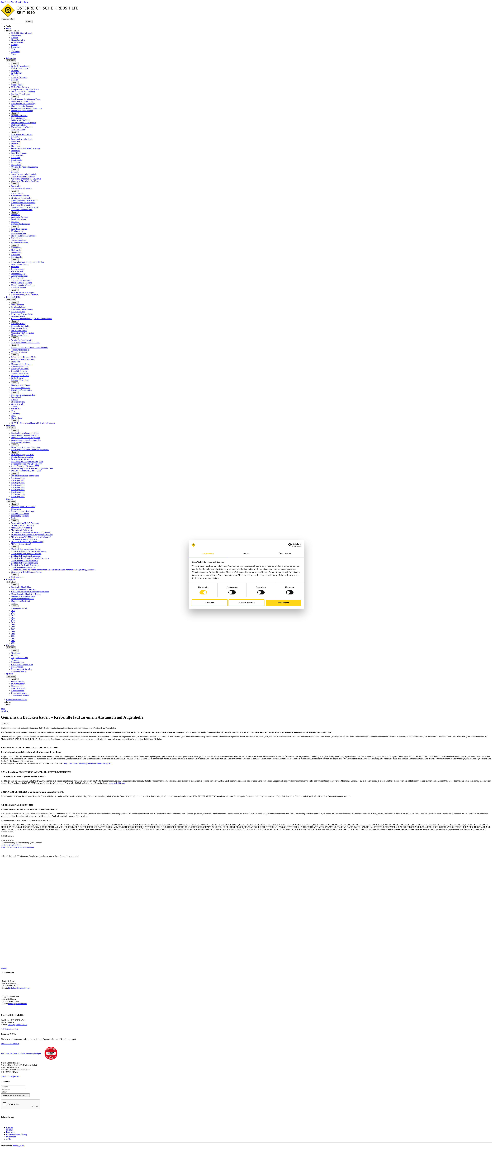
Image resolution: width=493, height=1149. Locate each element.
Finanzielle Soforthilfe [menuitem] (20, 326)
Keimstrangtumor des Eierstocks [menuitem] (24, 200)
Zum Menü (15, 2)
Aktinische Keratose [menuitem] (19, 217)
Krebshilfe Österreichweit (21, 33)
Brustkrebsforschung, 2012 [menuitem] (22, 457)
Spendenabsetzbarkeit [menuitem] (20, 695)
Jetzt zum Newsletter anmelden (14, 1096)
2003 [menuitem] (13, 638)
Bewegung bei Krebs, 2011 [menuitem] (22, 459)
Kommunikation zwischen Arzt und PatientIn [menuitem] (29, 347)
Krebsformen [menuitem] (16, 73)
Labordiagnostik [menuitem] (18, 118)
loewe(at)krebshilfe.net (17, 1004)
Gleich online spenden (10, 1076)
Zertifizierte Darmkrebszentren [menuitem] (23, 567)
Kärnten (14, 38)
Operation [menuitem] (15, 267)
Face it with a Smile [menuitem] (19, 328)
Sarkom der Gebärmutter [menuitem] (21, 205)
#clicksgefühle (19, 1146)
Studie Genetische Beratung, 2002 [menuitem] (25, 466)
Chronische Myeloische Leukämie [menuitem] (25, 181)
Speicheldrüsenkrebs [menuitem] (19, 243)
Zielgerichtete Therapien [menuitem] (21, 280)
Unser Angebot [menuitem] (17, 305)
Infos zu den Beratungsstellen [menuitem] (23, 395)
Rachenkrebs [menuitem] (16, 238)
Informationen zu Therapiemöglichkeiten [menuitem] (27, 262)
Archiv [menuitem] (14, 603)
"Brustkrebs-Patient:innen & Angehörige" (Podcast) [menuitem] (32, 535)
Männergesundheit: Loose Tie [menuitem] (23, 589)
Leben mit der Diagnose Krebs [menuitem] (23, 357)
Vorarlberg (15, 51)
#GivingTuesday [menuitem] (18, 684)
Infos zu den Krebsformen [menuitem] (21, 134)
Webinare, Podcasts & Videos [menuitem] (23, 506)
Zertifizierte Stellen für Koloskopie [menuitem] (25, 565)
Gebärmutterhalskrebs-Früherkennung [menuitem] (26, 108)
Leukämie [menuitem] (15, 137)
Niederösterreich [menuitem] (18, 402)
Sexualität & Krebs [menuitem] (19, 371)
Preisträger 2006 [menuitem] (18, 483)
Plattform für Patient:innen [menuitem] (22, 309)
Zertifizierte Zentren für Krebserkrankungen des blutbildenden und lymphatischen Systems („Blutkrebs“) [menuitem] (53, 570)
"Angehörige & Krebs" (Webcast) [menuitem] (25, 523)
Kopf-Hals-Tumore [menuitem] (19, 153)
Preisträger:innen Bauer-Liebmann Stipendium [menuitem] (30, 449)
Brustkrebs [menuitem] (15, 141)
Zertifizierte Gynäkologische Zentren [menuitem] (26, 553)
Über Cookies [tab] (285, 553)
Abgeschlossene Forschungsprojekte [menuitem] (26, 440)
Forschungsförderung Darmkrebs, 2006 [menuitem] (27, 461)
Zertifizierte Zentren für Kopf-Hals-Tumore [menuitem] (28, 551)
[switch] (232, 592)
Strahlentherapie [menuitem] (17, 269)
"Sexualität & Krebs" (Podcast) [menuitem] (24, 539)
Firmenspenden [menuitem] (17, 691)
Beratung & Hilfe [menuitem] (13, 297)
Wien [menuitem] (13, 416)
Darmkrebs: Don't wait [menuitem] (20, 601)
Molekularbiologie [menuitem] (18, 125)
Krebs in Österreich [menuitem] (19, 77)
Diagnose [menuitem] (15, 70)
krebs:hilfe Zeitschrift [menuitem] (20, 516)
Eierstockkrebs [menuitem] (17, 193)
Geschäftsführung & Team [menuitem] (22, 664)
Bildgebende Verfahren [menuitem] (20, 120)
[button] (8, 19)
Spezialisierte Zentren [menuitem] (20, 513)
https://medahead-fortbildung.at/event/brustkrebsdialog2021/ (88, 763)
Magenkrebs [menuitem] (16, 164)
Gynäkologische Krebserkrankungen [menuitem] (26, 148)
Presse (8, 28)
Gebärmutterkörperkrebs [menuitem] (21, 198)
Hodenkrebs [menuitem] (16, 250)
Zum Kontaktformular (10, 1043)
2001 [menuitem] (13, 643)
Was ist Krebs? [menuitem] (17, 85)
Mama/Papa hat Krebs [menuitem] (20, 376)
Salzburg (14, 45)
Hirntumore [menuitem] (16, 146)
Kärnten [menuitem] (14, 399)
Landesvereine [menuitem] (17, 667)
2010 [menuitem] (13, 622)
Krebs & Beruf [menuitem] (17, 378)
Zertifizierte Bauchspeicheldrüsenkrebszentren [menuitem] (30, 558)
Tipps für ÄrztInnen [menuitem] (19, 352)
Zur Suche (24, 2)
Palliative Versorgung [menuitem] (20, 380)
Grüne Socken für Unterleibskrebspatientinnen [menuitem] (30, 592)
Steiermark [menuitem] (15, 409)
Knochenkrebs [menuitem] (17, 155)
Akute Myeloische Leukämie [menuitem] (23, 176)
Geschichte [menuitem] (15, 653)
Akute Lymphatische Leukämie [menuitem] (24, 174)
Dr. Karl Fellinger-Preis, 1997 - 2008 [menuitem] (26, 471)
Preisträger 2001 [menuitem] (18, 492)
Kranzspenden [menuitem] (17, 686)
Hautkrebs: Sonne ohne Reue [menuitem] (23, 596)
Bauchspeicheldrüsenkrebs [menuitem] (22, 139)
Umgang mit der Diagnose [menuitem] (22, 364)
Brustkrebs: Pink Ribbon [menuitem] (21, 587)
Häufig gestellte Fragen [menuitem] (20, 385)
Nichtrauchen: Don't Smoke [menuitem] (22, 599)
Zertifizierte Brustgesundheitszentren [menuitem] (26, 556)
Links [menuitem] (13, 518)
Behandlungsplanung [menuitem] (20, 264)
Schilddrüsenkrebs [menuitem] (18, 240)
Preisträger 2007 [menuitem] (18, 480)
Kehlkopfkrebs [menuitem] (17, 231)
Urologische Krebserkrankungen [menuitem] (24, 167)
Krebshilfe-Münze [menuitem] (18, 671)
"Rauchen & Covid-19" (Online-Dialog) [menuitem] (27, 542)
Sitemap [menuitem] (9, 1130)
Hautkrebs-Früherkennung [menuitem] (22, 111)
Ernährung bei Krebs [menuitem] (19, 366)
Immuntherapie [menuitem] (17, 278)
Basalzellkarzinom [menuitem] (18, 219)
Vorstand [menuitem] (14, 660)
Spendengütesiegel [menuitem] (18, 693)
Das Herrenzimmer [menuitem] (19, 330)
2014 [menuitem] (13, 613)
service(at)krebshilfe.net (17, 1025)
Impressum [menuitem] (10, 1132)
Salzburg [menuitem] (14, 406)
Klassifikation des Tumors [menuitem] (21, 127)
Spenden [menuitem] (9, 674)
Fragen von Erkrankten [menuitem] (20, 387)
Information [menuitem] (11, 58)
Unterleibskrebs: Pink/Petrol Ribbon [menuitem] (26, 594)
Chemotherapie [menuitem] (17, 271)
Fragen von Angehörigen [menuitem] (21, 390)
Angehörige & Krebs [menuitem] (19, 373)
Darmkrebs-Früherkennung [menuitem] (22, 106)
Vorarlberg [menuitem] (15, 413)
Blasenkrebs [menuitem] (16, 248)
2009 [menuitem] (13, 624)
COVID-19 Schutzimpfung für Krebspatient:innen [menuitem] (31, 319)
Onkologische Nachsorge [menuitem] (21, 283)
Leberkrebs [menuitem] (15, 158)
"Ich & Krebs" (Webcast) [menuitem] (21, 528)
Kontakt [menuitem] (9, 1127)
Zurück (14, 63)
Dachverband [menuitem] (16, 418)
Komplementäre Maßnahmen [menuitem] (23, 285)
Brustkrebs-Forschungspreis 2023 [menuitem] (25, 435)
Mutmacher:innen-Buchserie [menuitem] (22, 511)
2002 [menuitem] (13, 641)
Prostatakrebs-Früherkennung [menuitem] (23, 104)
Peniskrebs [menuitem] (15, 255)
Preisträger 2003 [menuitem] (18, 487)
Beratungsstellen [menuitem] (18, 316)
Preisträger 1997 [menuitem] (18, 496)
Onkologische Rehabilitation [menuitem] (22, 359)
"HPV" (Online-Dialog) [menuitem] (21, 544)
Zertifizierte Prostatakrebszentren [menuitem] (24, 560)
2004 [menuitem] (13, 636)
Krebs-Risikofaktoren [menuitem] (20, 87)
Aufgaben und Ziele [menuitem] (19, 657)
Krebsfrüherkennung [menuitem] (19, 68)
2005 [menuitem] (13, 634)
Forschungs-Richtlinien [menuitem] (20, 442)
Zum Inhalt (6, 2)
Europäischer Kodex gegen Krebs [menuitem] (25, 89)
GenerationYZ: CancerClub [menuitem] (22, 333)
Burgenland (16, 35)
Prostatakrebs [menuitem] (16, 257)
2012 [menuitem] (13, 617)
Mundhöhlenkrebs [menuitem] (18, 233)
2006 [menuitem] (13, 631)
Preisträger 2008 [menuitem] (18, 478)
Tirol (13, 49)
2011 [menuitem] (13, 620)
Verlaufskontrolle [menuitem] (18, 129)
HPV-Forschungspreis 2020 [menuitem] (22, 454)
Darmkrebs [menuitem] (15, 144)
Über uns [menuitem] (10, 645)
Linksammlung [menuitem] (17, 577)
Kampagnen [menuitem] (11, 579)
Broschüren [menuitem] (16, 509)
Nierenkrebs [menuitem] (16, 252)
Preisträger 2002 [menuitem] (18, 490)
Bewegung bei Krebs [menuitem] (20, 369)
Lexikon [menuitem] (14, 80)
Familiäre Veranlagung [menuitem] (20, 94)
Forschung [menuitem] (10, 425)
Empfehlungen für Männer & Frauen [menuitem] (26, 99)
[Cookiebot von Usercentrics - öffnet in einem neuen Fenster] (290, 545)
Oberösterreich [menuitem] (17, 404)
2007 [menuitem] (13, 629)
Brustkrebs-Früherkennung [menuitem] (22, 101)
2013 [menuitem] (13, 615)
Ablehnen (209, 603)
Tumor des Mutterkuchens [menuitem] (21, 210)
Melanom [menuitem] (15, 221)
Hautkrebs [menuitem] (15, 151)
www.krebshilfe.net (117, 783)
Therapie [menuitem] (14, 75)
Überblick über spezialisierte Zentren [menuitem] (26, 549)
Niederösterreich (18, 40)
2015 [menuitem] (13, 610)
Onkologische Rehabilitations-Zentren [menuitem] (26, 572)
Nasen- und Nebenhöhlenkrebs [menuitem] (23, 236)
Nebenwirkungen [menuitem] (18, 273)
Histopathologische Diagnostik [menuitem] (23, 122)
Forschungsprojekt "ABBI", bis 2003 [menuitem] (26, 464)
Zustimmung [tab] (208, 553)
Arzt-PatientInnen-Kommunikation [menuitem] (25, 342)
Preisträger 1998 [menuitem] (18, 494)
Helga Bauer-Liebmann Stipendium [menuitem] (25, 438)
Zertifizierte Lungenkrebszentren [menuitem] (24, 563)
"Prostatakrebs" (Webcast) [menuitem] (21, 530)
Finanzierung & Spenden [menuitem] (21, 669)
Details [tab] (246, 553)
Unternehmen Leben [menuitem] (19, 335)
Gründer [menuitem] (14, 655)
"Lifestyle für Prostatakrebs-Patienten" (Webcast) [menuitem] (31, 532)
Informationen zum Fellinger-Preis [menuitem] (25, 476)
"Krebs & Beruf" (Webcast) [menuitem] (22, 525)
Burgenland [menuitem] (16, 397)
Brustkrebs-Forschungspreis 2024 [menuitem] (25, 433)
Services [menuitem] (9, 499)
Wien (13, 54)
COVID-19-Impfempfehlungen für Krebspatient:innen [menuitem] (33, 423)
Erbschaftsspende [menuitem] (18, 688)
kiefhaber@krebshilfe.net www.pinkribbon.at (11, 846)
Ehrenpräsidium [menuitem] (17, 662)
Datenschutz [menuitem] (11, 1137)
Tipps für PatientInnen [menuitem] (20, 350)
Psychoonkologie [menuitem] (18, 307)
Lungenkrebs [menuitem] (16, 160)
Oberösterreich (17, 42)
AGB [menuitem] (8, 1139)
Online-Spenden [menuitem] (18, 681)
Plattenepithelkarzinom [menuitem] (20, 224)
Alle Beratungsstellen (9, 1029)
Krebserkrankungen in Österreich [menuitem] (24, 295)
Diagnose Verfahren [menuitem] (19, 116)
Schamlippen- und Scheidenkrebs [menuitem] (24, 207)
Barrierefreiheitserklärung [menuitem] (16, 1134)
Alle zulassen (283, 603)
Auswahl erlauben (246, 603)
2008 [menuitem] (13, 627)
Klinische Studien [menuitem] (18, 287)
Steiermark (15, 47)
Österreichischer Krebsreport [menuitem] (23, 292)
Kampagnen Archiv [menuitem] (19, 608)
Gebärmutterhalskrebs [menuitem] (20, 196)
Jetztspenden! (4, 710)
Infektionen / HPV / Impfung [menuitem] (23, 92)
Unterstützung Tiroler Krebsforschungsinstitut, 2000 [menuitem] (32, 468)
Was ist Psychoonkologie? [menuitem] (21, 340)
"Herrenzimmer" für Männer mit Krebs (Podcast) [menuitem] (31, 537)
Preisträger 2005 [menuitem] (18, 485)
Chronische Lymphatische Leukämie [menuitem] (26, 179)
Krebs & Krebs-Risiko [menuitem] (20, 66)
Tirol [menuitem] (13, 411)
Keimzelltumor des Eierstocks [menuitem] (23, 203)
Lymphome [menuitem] (16, 162)
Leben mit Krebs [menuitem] (18, 312)
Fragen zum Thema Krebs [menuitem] (21, 314)
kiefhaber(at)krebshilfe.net (18, 988)
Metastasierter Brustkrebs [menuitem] (21, 188)
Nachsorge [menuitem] (15, 362)
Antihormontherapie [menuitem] (19, 276)
